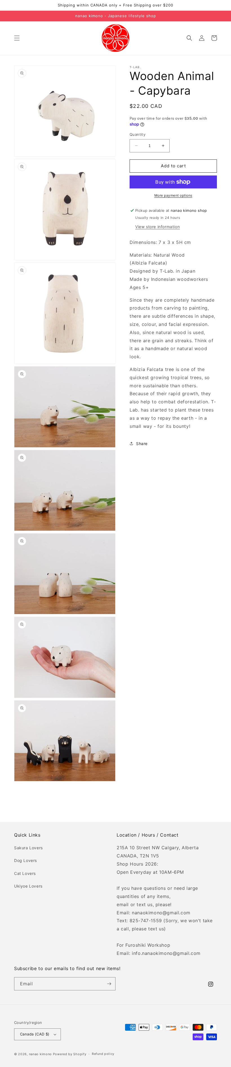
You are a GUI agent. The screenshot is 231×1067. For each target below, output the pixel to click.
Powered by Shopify (69, 1054)
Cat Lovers (25, 873)
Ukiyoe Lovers (28, 886)
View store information (157, 226)
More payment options (173, 195)
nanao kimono (40, 1054)
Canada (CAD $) (35, 1034)
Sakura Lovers (28, 847)
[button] (17, 38)
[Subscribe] (109, 983)
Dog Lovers (25, 860)
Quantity (137, 134)
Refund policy (103, 1054)
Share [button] (142, 443)
